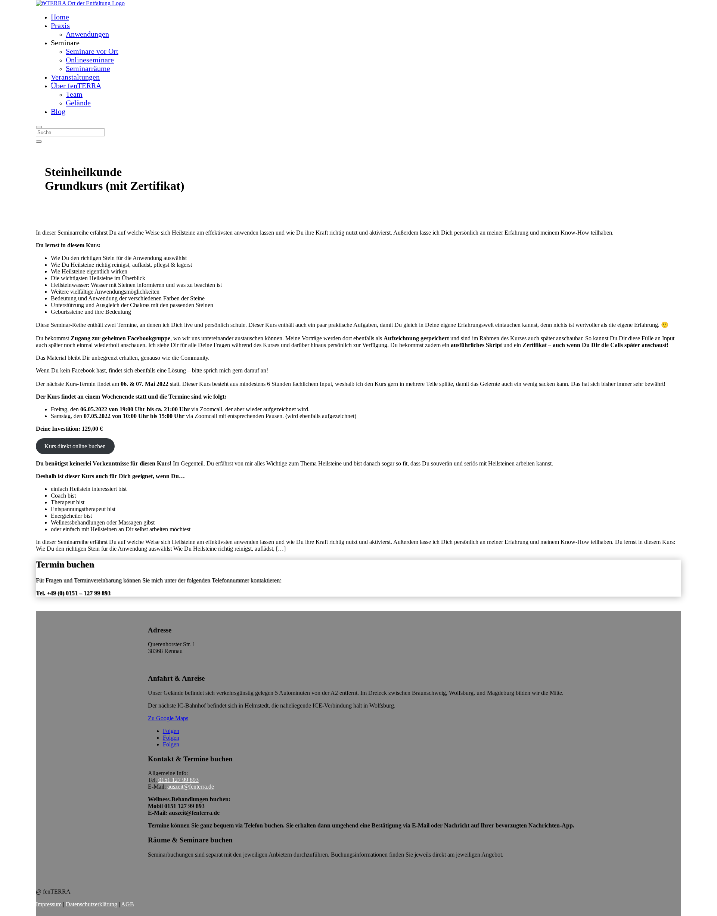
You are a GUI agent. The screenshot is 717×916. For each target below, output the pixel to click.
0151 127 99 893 (178, 780)
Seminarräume (88, 68)
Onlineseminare (90, 60)
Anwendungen (87, 34)
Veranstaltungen (75, 77)
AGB (127, 904)
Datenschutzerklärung (91, 904)
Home (60, 17)
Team (74, 94)
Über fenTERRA (76, 85)
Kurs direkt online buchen (75, 446)
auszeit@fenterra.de (190, 786)
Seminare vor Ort (92, 51)
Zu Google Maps (168, 718)
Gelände (78, 103)
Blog (58, 111)
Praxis (60, 25)
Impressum (49, 904)
